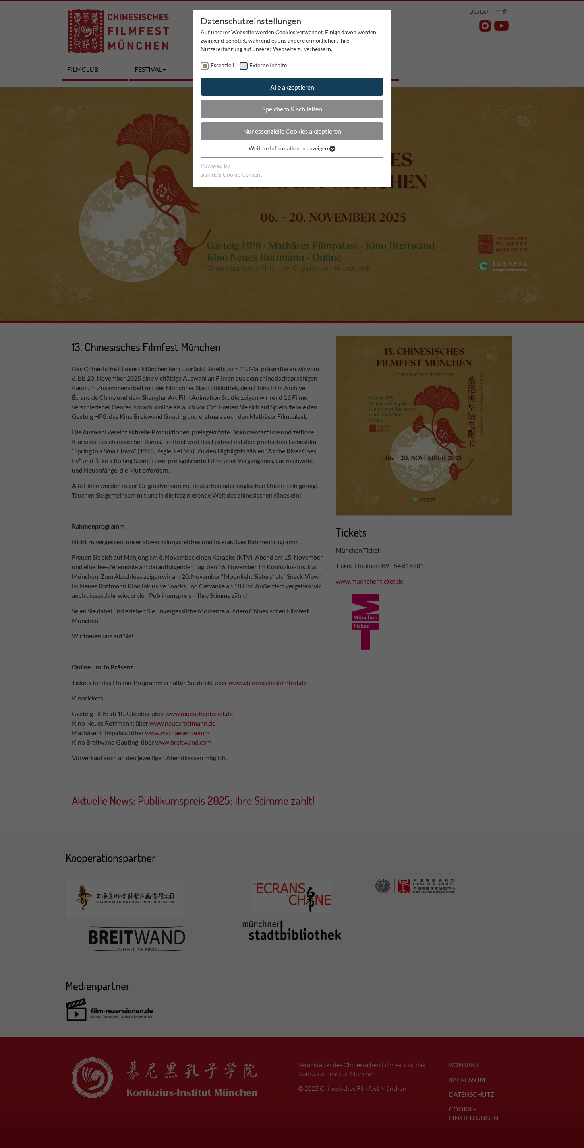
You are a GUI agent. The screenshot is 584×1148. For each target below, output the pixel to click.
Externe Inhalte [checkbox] (268, 65)
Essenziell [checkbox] (222, 65)
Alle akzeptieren (292, 87)
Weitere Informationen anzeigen (289, 148)
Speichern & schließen (292, 109)
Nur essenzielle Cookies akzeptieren (292, 131)
